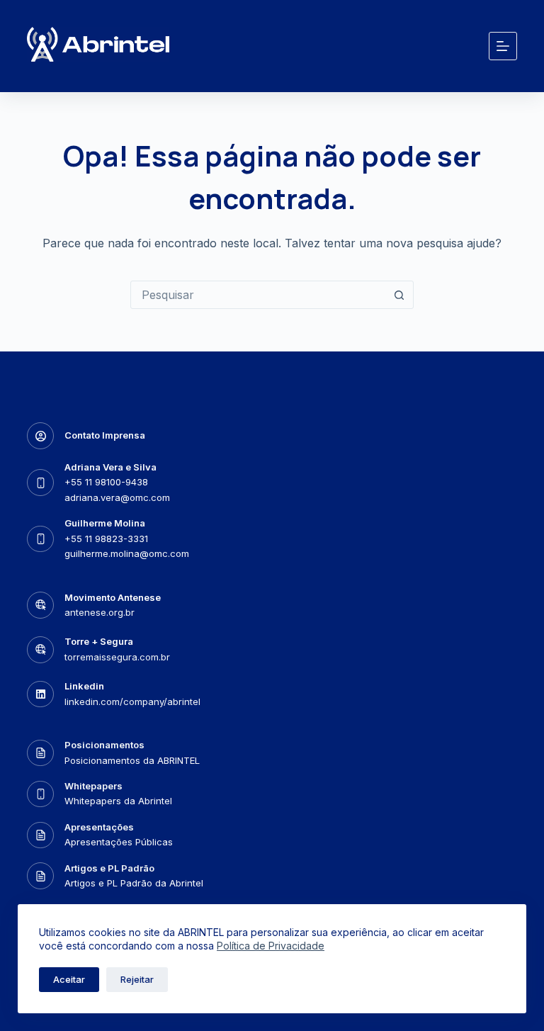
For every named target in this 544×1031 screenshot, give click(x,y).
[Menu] (503, 46)
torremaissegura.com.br (117, 657)
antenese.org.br (99, 612)
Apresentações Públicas (118, 841)
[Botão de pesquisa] (399, 295)
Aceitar (69, 979)
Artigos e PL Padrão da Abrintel (133, 883)
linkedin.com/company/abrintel (132, 701)
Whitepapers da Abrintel (118, 800)
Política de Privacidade (270, 946)
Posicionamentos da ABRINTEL (132, 760)
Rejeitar (137, 979)
